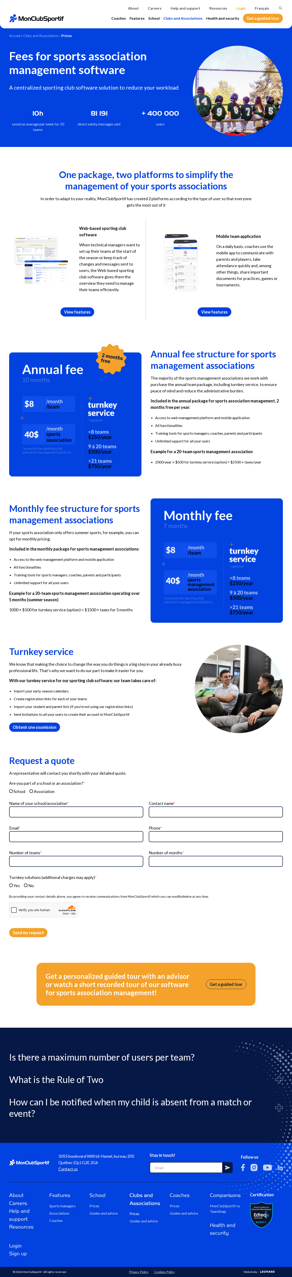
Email (14, 827)
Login (241, 8)
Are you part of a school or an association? (47, 783)
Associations (59, 1213)
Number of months (166, 852)
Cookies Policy (164, 1272)
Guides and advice (103, 1213)
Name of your (38, 803)
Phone (155, 827)
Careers (155, 8)
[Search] (280, 8)
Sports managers (62, 1206)
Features (137, 18)
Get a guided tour (263, 18)
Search (280, 8)
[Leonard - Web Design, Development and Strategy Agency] (267, 1272)
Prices (94, 1206)
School (154, 18)
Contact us (68, 1168)
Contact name (162, 803)
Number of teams (25, 852)
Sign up (18, 1253)
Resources (218, 8)
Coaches (118, 18)
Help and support (185, 8)
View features (77, 311)
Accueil (14, 35)
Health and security (222, 18)
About (133, 8)
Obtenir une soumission (34, 727)
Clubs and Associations (183, 18)
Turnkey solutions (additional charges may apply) (52, 877)
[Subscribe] (228, 1167)
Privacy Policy (139, 1272)
